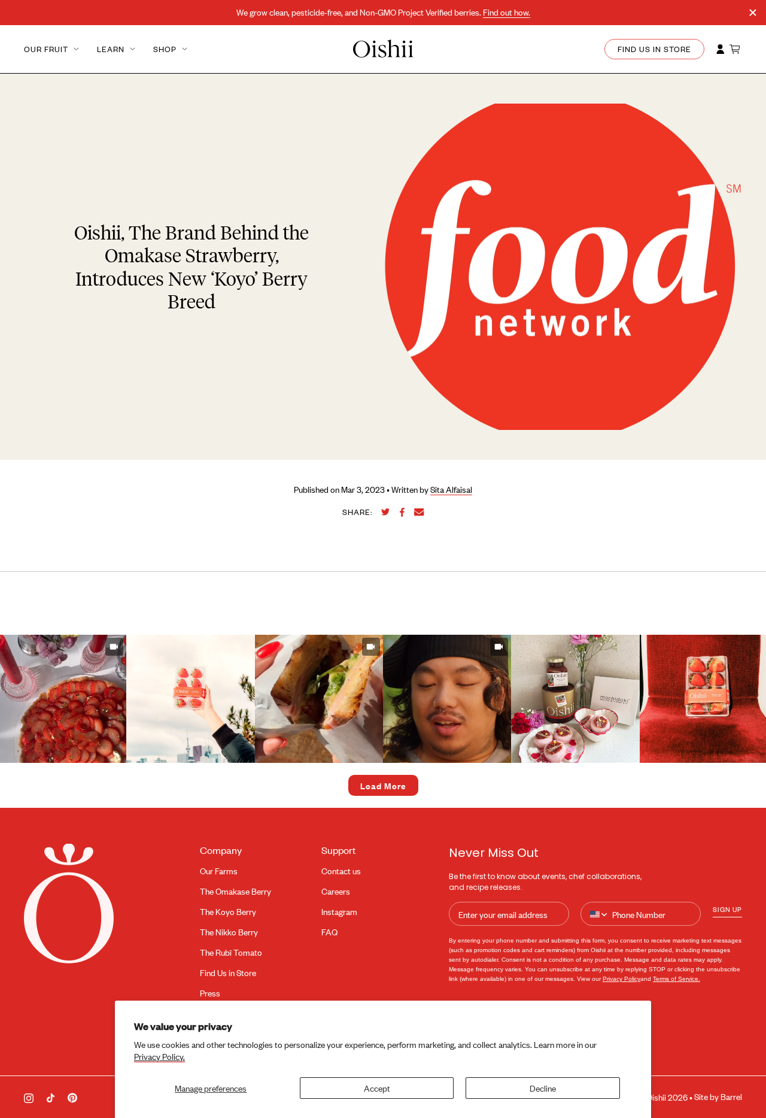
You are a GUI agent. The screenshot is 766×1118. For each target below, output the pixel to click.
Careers (335, 891)
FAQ (329, 932)
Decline (543, 1087)
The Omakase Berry (235, 891)
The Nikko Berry (229, 932)
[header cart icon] (735, 49)
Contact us (341, 871)
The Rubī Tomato (231, 952)
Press (210, 993)
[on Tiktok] (50, 1096)
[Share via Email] (419, 512)
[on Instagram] (29, 1097)
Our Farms (219, 871)
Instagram (339, 911)
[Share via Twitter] (385, 512)
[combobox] (599, 914)
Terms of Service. (676, 978)
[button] (190, 699)
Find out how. (506, 12)
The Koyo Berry (228, 911)
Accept (377, 1087)
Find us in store (654, 49)
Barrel (731, 1096)
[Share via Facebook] (402, 512)
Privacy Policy (621, 978)
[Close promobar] (752, 12)
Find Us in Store (228, 972)
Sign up (727, 909)
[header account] (720, 49)
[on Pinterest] (72, 1097)
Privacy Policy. (159, 1056)
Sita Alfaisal (451, 489)
